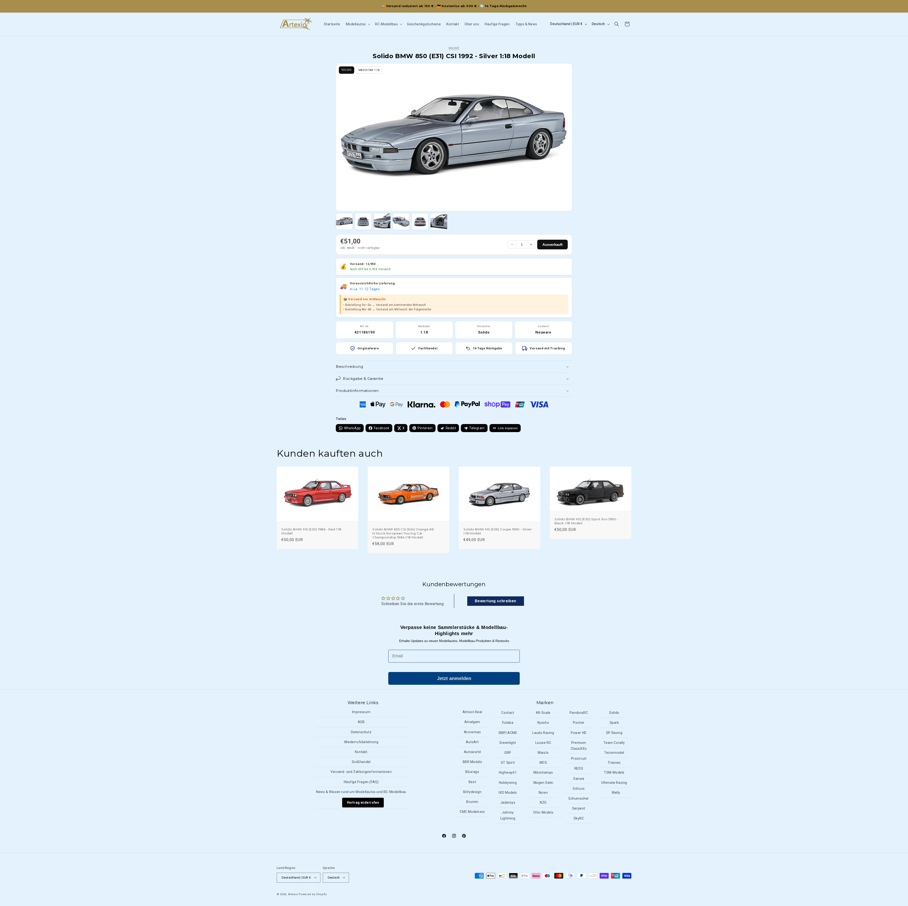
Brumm (472, 802)
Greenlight (507, 743)
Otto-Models (543, 812)
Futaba (508, 723)
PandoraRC (579, 713)
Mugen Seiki (543, 783)
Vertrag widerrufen (363, 802)
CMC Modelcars (472, 812)
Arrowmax (472, 732)
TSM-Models (614, 773)
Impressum (361, 712)
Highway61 (508, 773)
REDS (578, 769)
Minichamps (543, 773)
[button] (357, 24)
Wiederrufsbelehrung (361, 742)
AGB (361, 722)
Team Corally (614, 743)
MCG (543, 763)
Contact (507, 713)
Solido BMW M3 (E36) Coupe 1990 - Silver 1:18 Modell (497, 531)
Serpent (578, 808)
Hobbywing (508, 783)
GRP (507, 752)
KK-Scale (543, 713)
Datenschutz (361, 732)
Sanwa (578, 778)
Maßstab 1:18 (369, 70)
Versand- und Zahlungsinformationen (361, 772)
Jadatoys (507, 802)
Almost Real (472, 712)
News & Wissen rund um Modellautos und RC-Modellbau (361, 792)
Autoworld (472, 752)
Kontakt (361, 752)
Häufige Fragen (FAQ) (361, 782)
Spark (614, 723)
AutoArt (472, 742)
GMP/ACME (507, 733)
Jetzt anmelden (454, 678)
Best (472, 782)
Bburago (472, 772)
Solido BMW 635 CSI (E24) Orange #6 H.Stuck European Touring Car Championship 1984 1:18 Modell (403, 533)
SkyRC (579, 818)
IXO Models (508, 792)
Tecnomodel (614, 752)
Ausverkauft (552, 245)
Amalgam (472, 722)
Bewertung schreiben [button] (495, 601)
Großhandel (361, 762)
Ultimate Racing (614, 783)
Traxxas (614, 763)
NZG (543, 802)
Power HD (579, 733)
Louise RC (543, 743)
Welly (616, 792)
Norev (543, 792)
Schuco (579, 788)
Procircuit (579, 759)
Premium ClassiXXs (579, 745)
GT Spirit (508, 763)
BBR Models (472, 762)
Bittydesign (472, 792)
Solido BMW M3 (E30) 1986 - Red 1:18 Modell (311, 531)
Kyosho (543, 723)
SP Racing (614, 733)
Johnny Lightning (507, 815)
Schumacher (578, 798)
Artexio (293, 894)
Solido (454, 48)
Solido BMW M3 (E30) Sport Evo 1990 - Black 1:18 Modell (586, 521)
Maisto (543, 752)
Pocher (579, 723)
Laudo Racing (543, 733)
